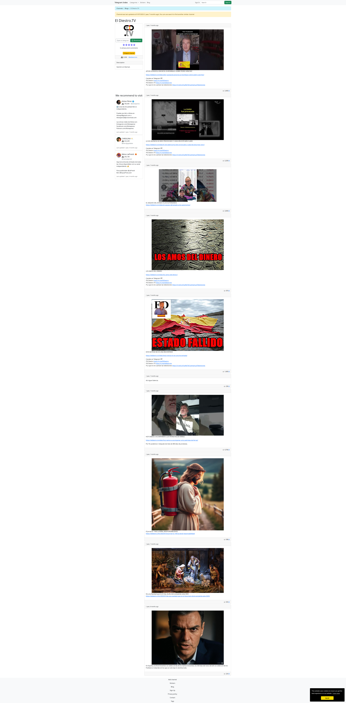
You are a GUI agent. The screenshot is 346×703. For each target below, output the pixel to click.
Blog (148, 3)
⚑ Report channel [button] (129, 53)
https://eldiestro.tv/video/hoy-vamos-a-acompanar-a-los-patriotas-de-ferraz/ (172, 440)
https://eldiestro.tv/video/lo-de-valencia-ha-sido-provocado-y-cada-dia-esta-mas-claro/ (175, 145)
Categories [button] (134, 3)
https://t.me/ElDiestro (161, 81)
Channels (120, 8)
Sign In (197, 3)
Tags (172, 701)
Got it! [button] (327, 698)
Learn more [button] (336, 693)
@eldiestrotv (133, 57)
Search (228, 3)
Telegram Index (121, 2)
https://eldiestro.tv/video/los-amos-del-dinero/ (162, 275)
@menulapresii (127, 159)
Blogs (127, 8)
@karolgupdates (127, 143)
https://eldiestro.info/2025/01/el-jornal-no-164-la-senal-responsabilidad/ (170, 534)
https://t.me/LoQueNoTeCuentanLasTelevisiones (188, 85)
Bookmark (137, 40)
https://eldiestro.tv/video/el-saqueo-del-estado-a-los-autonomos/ (168, 205)
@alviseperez (135, 104)
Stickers (143, 3)
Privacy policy (172, 694)
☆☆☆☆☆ (129, 45)
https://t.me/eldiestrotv (164, 83)
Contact (172, 698)
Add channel (172, 680)
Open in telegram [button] (123, 40)
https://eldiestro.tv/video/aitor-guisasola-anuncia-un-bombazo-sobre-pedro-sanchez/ (175, 75)
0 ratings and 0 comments (129, 48)
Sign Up (172, 690)
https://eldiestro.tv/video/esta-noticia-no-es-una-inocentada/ (166, 356)
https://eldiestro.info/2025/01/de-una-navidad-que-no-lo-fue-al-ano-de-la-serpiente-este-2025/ (178, 596)
